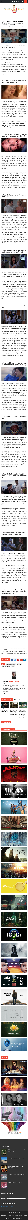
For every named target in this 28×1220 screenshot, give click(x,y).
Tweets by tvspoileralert (7, 1206)
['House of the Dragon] (23, 705)
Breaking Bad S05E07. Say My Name (16, 1158)
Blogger (8, 1218)
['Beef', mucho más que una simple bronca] (5, 705)
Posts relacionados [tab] (6, 699)
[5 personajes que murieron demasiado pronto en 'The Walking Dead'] (14, 705)
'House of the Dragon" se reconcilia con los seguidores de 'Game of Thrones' (22, 712)
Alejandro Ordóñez (6, 26)
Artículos (19, 664)
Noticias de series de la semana (15, 1182)
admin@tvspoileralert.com (16, 1218)
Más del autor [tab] (17, 699)
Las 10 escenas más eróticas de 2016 (16, 1174)
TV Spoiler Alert (11, 1215)
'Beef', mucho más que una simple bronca (4, 710)
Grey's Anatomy (6, 666)
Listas (13, 666)
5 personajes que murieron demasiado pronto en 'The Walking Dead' (14, 711)
